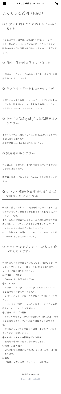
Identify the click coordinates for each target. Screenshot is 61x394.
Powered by (27, 379)
